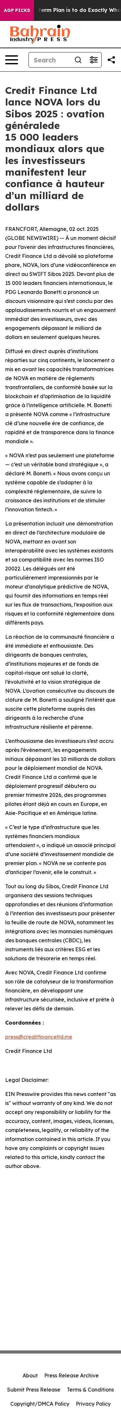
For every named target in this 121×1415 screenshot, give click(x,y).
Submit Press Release (33, 1389)
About (30, 1375)
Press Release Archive (71, 1375)
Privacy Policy (93, 1404)
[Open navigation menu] (11, 59)
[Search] (78, 59)
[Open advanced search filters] (93, 59)
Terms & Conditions (90, 1389)
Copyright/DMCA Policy (39, 1404)
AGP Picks (17, 10)
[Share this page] (111, 59)
